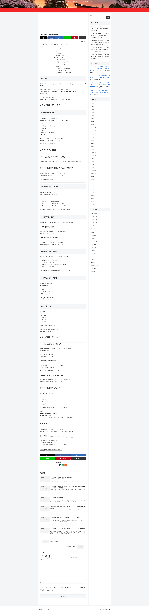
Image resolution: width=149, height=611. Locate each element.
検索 (91, 15)
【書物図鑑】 (43, 449)
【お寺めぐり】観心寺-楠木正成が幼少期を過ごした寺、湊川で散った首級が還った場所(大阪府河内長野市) (100, 35)
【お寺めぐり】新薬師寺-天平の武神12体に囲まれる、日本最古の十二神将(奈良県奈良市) (100, 56)
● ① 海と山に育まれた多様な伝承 (63, 68)
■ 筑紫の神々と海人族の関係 (62, 61)
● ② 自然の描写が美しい (61, 70)
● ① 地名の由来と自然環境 (60, 55)
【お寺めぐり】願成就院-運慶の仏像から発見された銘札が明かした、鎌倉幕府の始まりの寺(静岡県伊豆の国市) (100, 42)
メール (42, 578)
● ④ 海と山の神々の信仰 (60, 64)
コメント (42, 559)
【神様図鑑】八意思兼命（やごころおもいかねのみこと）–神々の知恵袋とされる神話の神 (100, 84)
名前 (41, 573)
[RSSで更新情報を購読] (65, 465)
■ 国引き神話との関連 (60, 59)
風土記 (60, 449)
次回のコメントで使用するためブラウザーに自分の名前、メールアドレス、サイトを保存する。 (63, 587)
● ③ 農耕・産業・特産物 (60, 62)
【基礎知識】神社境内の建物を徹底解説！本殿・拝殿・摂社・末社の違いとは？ (99, 92)
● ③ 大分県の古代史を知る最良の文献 (64, 72)
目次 (61, 49)
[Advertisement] (63, 23)
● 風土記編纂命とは (59, 53)
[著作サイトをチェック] (60, 465)
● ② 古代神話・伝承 (59, 57)
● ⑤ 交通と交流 (58, 66)
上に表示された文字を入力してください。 (50, 590)
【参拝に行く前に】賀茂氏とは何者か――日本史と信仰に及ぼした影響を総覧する (99, 68)
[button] (82, 37)
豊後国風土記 (55, 449)
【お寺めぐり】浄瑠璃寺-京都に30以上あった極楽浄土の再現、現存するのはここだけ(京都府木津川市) (100, 49)
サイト (41, 582)
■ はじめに (57, 51)
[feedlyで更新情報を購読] (63, 465)
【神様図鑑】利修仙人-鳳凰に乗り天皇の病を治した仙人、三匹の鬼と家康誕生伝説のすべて (100, 28)
